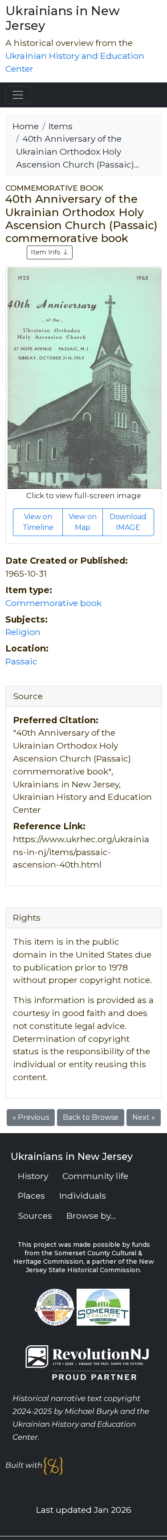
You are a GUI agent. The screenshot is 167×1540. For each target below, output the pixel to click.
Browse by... (91, 1215)
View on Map (83, 522)
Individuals (82, 1195)
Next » (143, 1117)
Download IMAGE (128, 522)
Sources (35, 1215)
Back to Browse (90, 1117)
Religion (23, 632)
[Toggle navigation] (17, 95)
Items (61, 126)
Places (31, 1195)
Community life (95, 1176)
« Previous (30, 1117)
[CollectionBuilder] (53, 1465)
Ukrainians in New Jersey (62, 18)
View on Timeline (38, 522)
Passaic (21, 661)
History (33, 1176)
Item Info (46, 252)
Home (25, 126)
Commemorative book (53, 603)
